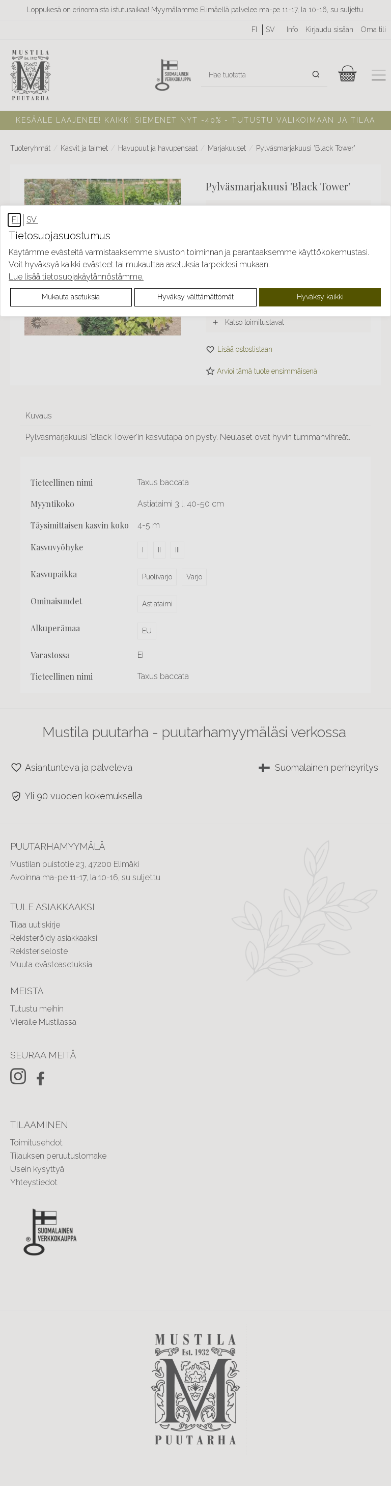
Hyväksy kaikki (320, 297)
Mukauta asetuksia (71, 297)
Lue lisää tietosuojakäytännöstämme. (76, 277)
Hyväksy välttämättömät (195, 297)
